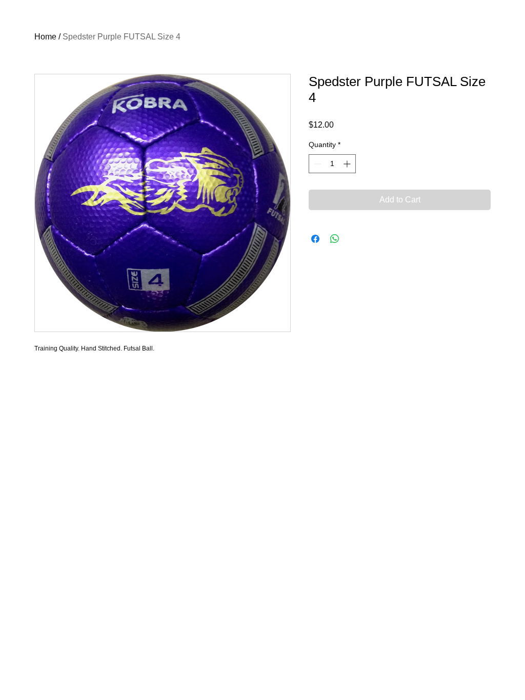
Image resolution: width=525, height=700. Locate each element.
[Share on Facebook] (315, 239)
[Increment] (347, 164)
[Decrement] (316, 164)
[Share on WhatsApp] (335, 239)
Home (45, 36)
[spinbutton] (332, 164)
